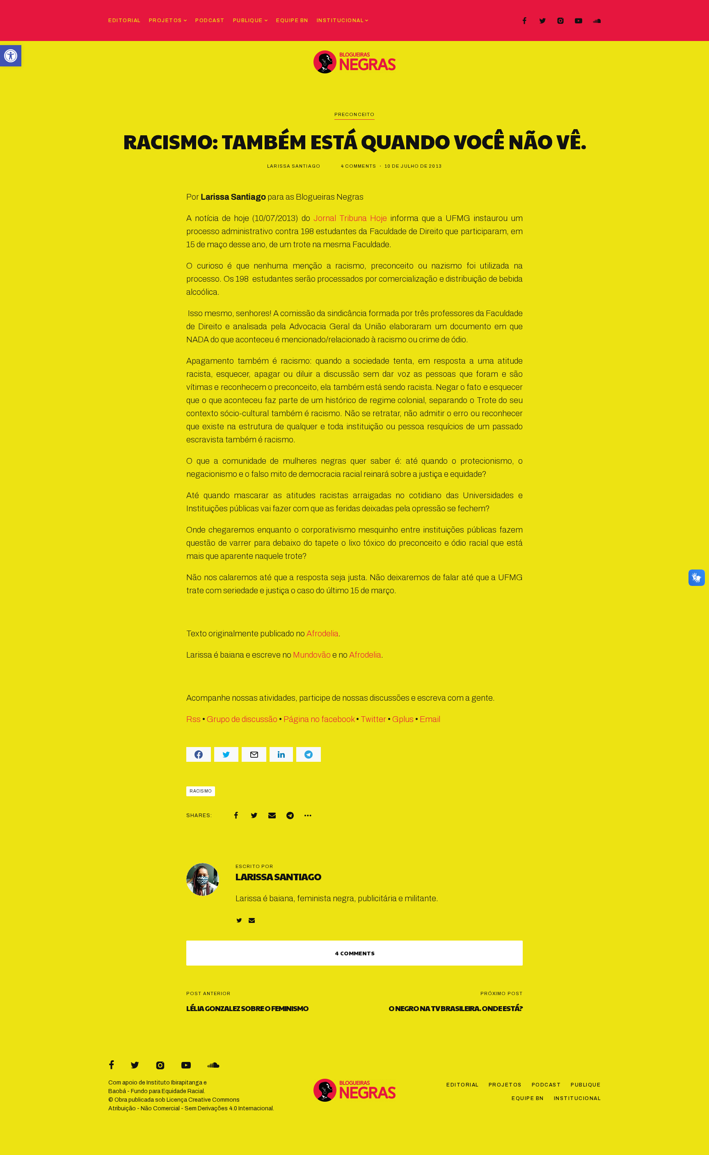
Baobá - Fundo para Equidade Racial (156, 1091)
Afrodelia (322, 633)
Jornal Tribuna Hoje (350, 218)
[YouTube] (578, 21)
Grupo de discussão (242, 719)
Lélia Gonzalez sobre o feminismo (247, 1008)
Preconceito (354, 114)
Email (430, 719)
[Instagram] (560, 21)
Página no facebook (319, 719)
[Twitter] (542, 21)
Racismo (201, 791)
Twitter (373, 719)
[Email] (272, 815)
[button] (10, 55)
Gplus (403, 719)
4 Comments (358, 166)
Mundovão (312, 654)
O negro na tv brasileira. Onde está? (456, 1008)
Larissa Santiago (293, 166)
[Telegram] (290, 815)
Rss (193, 719)
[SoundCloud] (596, 21)
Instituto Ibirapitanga (174, 1083)
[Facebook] (524, 21)
